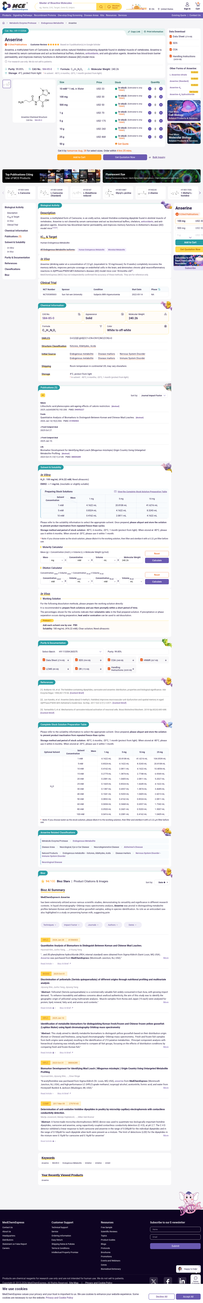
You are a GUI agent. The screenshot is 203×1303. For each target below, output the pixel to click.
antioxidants (91, 53)
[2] (55, 228)
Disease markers (106, 354)
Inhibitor (88, 1175)
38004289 (76, 457)
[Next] (199, 192)
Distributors (7, 1252)
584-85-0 (47, 69)
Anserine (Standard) (179, 81)
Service (55, 1244)
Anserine (73, 23)
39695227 (79, 409)
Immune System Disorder (132, 358)
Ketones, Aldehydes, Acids (83, 346)
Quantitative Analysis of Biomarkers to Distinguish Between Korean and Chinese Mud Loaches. (87, 417)
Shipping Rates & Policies (63, 1256)
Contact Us (7, 1239)
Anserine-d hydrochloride (182, 94)
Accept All (188, 1296)
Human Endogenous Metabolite (91, 250)
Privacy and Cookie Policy (59, 1297)
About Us (6, 1244)
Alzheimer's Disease (133, 847)
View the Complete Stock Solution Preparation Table (142, 491)
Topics (104, 1248)
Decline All (161, 1296)
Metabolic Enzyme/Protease (23, 23)
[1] (53, 228)
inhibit (107, 1175)
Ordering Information (61, 1248)
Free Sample (106, 1239)
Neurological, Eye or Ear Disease (74, 847)
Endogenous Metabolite (52, 23)
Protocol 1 (47, 621)
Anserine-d (175, 87)
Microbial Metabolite (116, 250)
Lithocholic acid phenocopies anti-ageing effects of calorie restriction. (75, 406)
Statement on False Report (14, 1256)
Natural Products (50, 853)
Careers (6, 1260)
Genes (104, 1277)
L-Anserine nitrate (178, 75)
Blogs (103, 1256)
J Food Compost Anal (49, 427)
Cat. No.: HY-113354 (15, 30)
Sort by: (134, 395)
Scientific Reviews (109, 1244)
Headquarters (8, 1248)
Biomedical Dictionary (111, 1281)
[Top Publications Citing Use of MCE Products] (51, 182)
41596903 (74, 421)
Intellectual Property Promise (65, 1264)
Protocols (105, 1260)
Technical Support (60, 1239)
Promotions (106, 1268)
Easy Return (57, 1252)
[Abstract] (115, 406)
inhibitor (98, 1175)
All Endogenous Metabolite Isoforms (57, 249)
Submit (175, 1258)
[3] (57, 228)
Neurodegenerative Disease (106, 847)
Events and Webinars (110, 1273)
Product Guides (108, 1252)
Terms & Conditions (60, 1260)
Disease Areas (48, 847)
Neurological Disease (52, 862)
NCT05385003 (49, 294)
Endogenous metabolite (81, 354)
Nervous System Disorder (132, 354)
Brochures (105, 1264)
